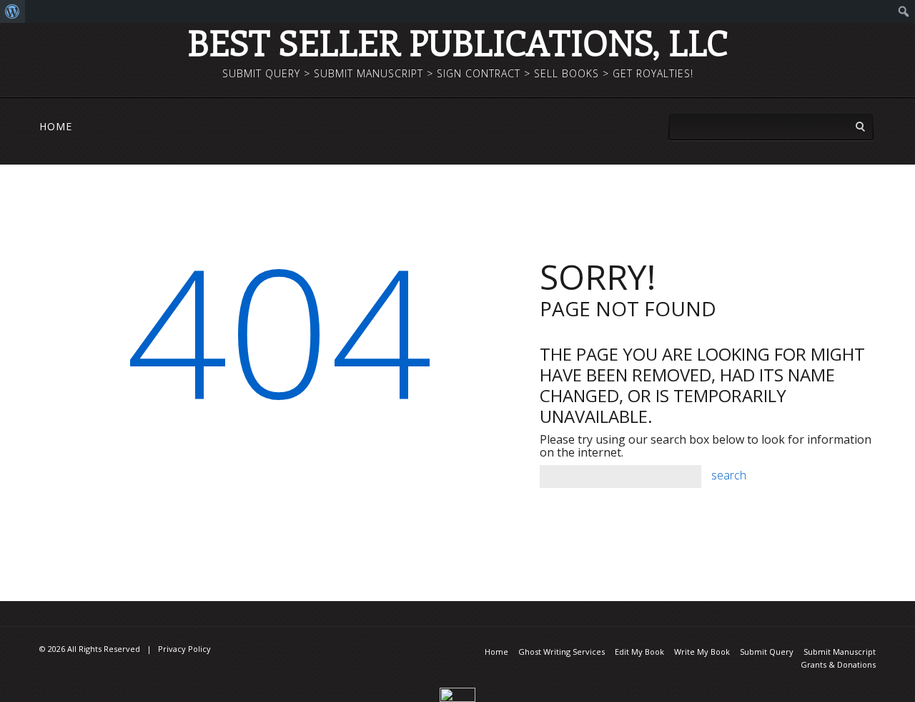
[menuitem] (12, 11)
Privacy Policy (184, 648)
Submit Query (766, 651)
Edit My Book (639, 651)
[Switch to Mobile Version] (457, 693)
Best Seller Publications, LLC (457, 42)
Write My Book (702, 651)
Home (55, 126)
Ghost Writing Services (561, 651)
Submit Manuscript (839, 651)
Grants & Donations (838, 664)
